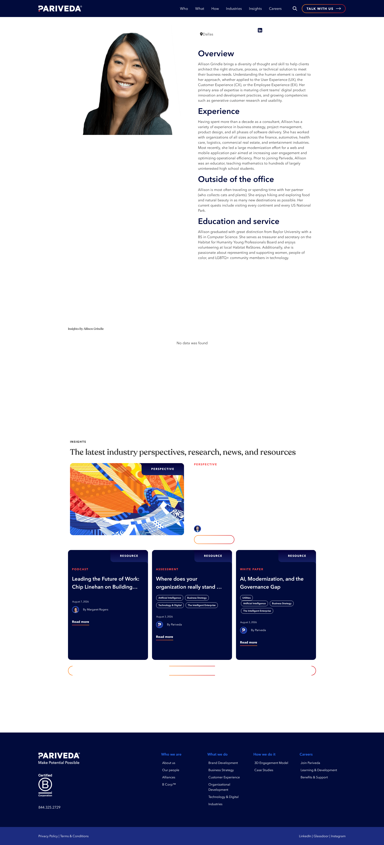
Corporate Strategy (236, 491)
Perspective (205, 464)
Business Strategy (197, 597)
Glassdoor (321, 836)
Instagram (338, 836)
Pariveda (176, 624)
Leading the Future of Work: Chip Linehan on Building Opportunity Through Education (105, 583)
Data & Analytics (262, 491)
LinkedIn (305, 836)
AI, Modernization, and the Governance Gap (272, 583)
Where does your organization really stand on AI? (189, 583)
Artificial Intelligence (208, 491)
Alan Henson (217, 528)
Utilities (246, 597)
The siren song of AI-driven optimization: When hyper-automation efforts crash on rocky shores (250, 477)
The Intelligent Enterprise (202, 605)
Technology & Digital (170, 605)
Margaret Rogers (97, 609)
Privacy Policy (48, 836)
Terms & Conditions (74, 836)
